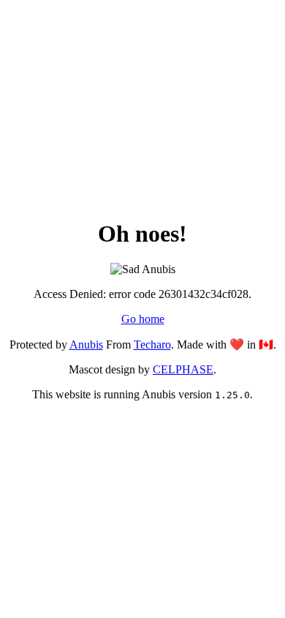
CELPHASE (183, 369)
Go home (142, 319)
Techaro (152, 344)
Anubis (86, 344)
